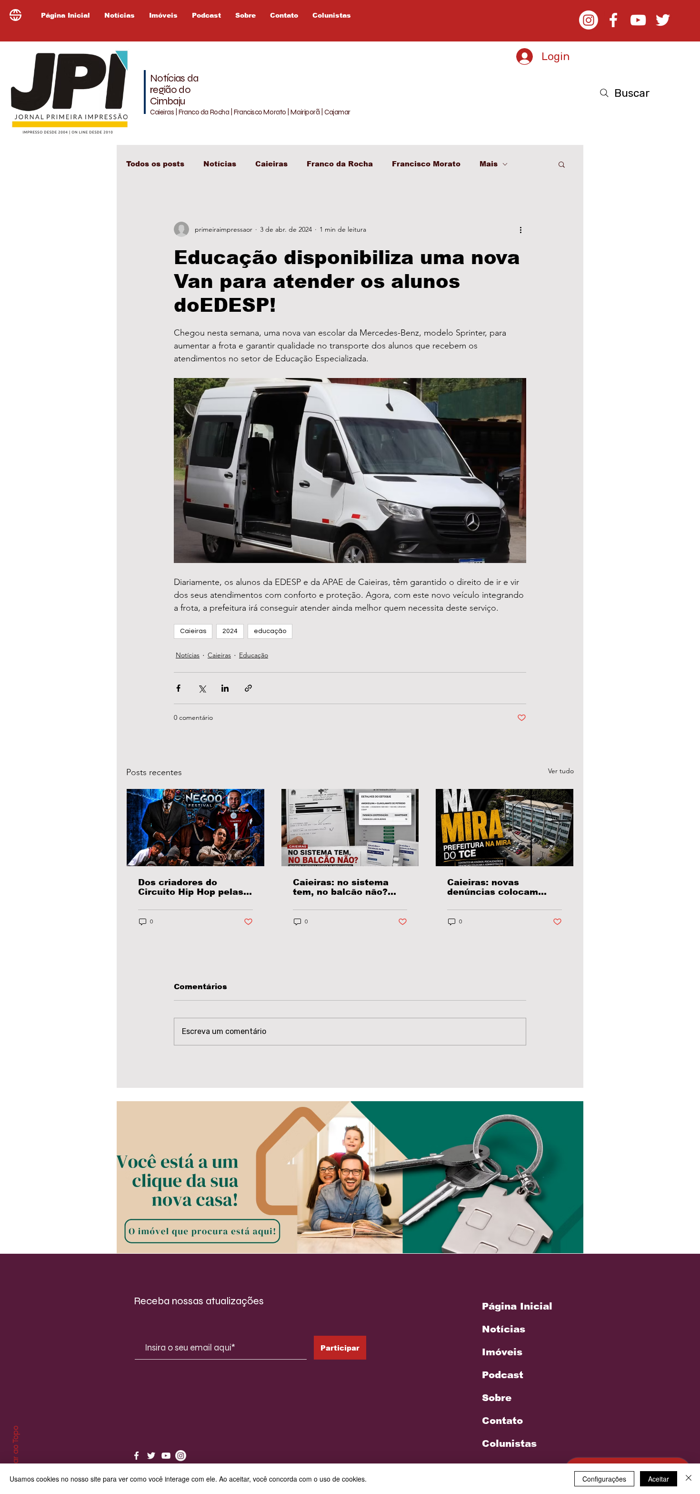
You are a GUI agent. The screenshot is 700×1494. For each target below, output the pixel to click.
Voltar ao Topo (15, 1451)
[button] (561, 164)
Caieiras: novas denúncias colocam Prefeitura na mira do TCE (496, 887)
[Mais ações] (520, 229)
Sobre (496, 1397)
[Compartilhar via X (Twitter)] (201, 688)
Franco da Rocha (340, 164)
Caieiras (271, 164)
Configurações (604, 1479)
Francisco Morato (426, 164)
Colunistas (509, 1443)
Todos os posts (155, 164)
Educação (253, 655)
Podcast (502, 1375)
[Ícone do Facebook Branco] (136, 1455)
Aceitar (658, 1479)
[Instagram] (588, 20)
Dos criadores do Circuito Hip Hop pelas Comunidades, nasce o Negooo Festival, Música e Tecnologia (191, 887)
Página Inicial (517, 1306)
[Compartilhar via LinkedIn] (225, 688)
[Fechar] (688, 1478)
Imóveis (502, 1352)
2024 (230, 631)
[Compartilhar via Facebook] (178, 688)
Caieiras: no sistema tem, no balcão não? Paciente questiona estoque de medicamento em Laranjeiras (341, 887)
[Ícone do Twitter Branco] (151, 1455)
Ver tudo (561, 771)
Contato (502, 1420)
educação (270, 631)
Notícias (219, 164)
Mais (489, 164)
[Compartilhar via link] (248, 688)
